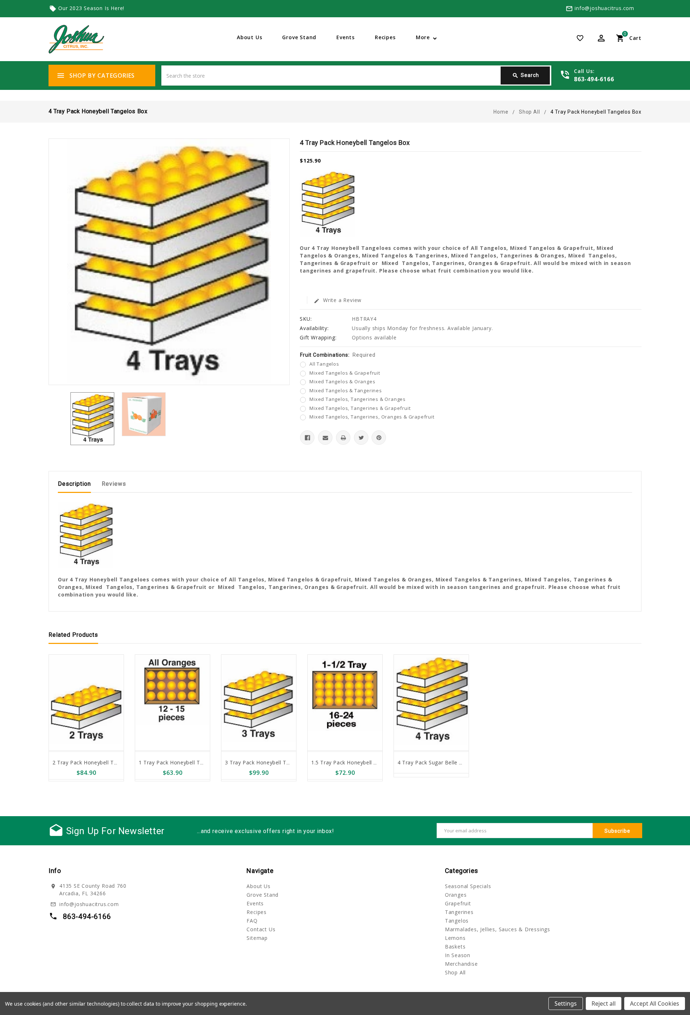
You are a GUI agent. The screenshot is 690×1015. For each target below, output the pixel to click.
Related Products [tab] (73, 634)
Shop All (455, 972)
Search (525, 75)
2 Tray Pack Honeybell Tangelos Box (98, 762)
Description (74, 483)
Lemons (455, 937)
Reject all (604, 1003)
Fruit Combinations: (337, 355)
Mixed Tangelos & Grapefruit (344, 373)
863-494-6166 (594, 79)
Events (345, 37)
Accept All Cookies (654, 1003)
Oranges (456, 894)
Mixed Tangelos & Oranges (342, 381)
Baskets (455, 946)
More (423, 37)
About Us (249, 37)
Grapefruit (458, 903)
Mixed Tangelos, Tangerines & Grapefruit (359, 408)
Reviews (114, 483)
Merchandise (461, 963)
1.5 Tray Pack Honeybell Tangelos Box (360, 762)
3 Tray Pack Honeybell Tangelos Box (271, 762)
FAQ (252, 920)
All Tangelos (324, 364)
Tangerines (459, 912)
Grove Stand (299, 37)
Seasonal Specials (468, 886)
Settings (566, 1003)
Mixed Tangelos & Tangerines (345, 390)
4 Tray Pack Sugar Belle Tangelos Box (445, 762)
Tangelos (457, 920)
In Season (457, 955)
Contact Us (261, 929)
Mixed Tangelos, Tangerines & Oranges (357, 399)
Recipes (385, 37)
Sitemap (257, 937)
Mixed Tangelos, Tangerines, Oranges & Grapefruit (371, 416)
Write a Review (338, 300)
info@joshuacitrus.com (604, 8)
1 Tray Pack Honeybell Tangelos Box (185, 762)
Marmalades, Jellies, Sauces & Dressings (497, 929)
